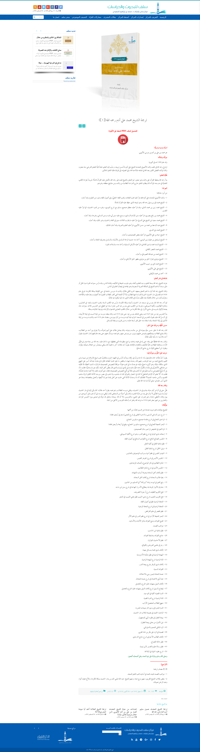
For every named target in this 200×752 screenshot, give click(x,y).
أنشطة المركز (123, 17)
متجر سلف (65, 17)
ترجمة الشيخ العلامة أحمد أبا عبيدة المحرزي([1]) (92, 710)
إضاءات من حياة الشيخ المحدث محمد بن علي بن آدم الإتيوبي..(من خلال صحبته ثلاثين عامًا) (123, 712)
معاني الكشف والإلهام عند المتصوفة (49, 38)
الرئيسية (163, 17)
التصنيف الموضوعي (79, 17)
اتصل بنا (56, 17)
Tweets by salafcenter (69, 81)
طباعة (161, 692)
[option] (54, 40)
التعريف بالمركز (152, 17)
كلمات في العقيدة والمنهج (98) (51, 63)
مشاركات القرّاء (95, 17)
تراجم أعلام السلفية (96, 692)
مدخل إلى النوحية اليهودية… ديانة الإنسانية (50, 52)
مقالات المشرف (109, 17)
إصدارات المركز (137, 17)
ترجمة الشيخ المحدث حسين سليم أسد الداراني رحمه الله (153, 710)
